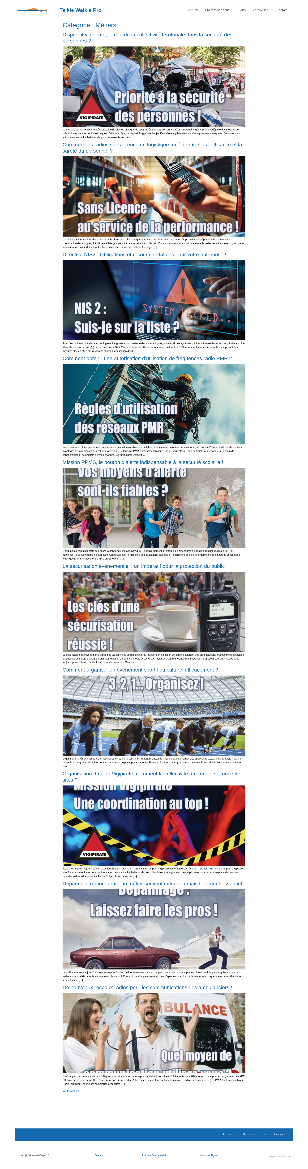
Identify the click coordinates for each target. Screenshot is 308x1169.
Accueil (193, 10)
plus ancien (71, 1091)
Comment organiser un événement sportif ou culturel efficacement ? (140, 670)
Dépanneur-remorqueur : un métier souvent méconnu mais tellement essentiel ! (154, 883)
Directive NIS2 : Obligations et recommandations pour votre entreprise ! (144, 254)
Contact (282, 10)
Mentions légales (209, 1155)
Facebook (250, 1134)
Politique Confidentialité (154, 1155)
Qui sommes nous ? (218, 10)
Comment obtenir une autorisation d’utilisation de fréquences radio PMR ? (147, 358)
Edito (242, 10)
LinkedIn (229, 1134)
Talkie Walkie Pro (81, 10)
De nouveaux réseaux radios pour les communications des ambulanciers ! (147, 987)
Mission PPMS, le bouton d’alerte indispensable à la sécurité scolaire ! (143, 462)
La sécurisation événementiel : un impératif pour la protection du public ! (145, 566)
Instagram (281, 1134)
